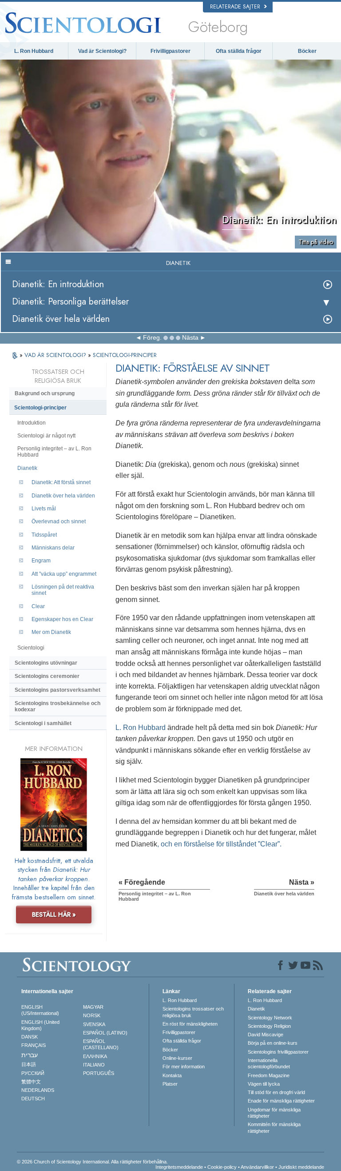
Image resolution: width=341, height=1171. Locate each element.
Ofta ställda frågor (239, 51)
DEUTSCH (33, 1098)
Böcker (307, 51)
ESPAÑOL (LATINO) (105, 1032)
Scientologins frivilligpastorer (278, 1052)
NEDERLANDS (37, 1090)
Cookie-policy (222, 1167)
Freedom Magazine (268, 1075)
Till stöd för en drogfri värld (276, 1092)
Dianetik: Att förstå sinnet (61, 482)
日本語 (28, 1064)
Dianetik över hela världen (61, 319)
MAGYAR (93, 1007)
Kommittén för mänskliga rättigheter (274, 1127)
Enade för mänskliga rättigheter (281, 1100)
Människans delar (53, 548)
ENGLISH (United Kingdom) (40, 1025)
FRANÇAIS (33, 1045)
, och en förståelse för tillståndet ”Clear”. (219, 844)
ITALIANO (94, 1064)
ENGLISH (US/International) (40, 1010)
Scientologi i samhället (43, 723)
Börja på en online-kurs (272, 1043)
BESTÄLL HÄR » (54, 914)
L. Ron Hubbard (33, 51)
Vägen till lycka (264, 1084)
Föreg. (152, 337)
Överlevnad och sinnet (59, 521)
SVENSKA (94, 1024)
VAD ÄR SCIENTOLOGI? (56, 355)
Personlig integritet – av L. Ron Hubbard (54, 451)
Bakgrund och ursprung (45, 393)
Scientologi (30, 648)
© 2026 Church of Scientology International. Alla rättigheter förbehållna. (92, 1161)
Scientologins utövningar (46, 663)
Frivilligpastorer (170, 51)
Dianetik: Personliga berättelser (70, 301)
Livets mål (44, 508)
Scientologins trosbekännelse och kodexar (57, 706)
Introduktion (31, 423)
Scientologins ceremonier (47, 676)
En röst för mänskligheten (190, 1024)
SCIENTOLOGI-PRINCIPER (125, 355)
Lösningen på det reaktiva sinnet (63, 590)
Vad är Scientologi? (102, 51)
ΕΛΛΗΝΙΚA (95, 1056)
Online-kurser (177, 1058)
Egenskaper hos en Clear (62, 619)
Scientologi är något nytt (46, 436)
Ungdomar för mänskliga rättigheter (274, 1113)
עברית (29, 1055)
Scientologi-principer (40, 408)
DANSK (29, 1036)
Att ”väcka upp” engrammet (64, 574)
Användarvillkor (257, 1167)
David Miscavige (265, 1034)
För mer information (184, 1066)
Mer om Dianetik (51, 632)
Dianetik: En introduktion (58, 284)
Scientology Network (270, 1017)
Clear (38, 606)
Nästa (190, 337)
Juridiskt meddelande (301, 1167)
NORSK (91, 1015)
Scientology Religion (269, 1026)
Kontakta (172, 1075)
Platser (170, 1084)
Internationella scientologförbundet (269, 1063)
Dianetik (27, 468)
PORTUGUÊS (98, 1073)
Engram (41, 560)
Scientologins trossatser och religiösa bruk (193, 1012)
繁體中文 (31, 1081)
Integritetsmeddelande (179, 1167)
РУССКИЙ (32, 1073)
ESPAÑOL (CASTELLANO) (101, 1044)
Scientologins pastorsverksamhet (57, 690)
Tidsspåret (44, 535)
